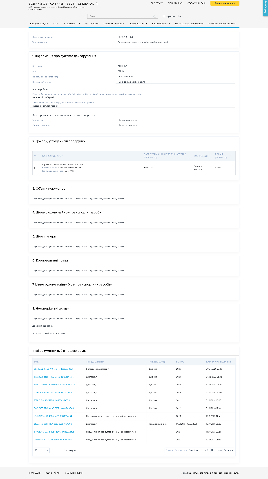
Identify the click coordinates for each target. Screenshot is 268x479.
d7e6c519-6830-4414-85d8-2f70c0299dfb (53, 392)
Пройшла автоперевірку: (221, 23)
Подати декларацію (224, 3)
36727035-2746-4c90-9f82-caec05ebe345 (54, 408)
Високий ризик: (160, 23)
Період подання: (137, 23)
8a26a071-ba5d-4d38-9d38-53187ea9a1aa (54, 377)
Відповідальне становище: (188, 23)
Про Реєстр (157, 3)
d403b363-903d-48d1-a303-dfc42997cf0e (54, 432)
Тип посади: (91, 23)
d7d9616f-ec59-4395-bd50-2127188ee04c (53, 416)
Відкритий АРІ (175, 3)
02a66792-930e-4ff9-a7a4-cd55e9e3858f (53, 369)
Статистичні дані (196, 3)
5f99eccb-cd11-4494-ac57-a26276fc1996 (53, 424)
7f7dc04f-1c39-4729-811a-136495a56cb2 (52, 400)
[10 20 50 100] (42, 450)
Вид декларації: (38, 23)
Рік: (54, 23)
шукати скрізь (173, 16)
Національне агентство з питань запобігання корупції (213, 473)
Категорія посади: (112, 23)
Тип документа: (70, 23)
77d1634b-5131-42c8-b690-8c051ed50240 (53, 440)
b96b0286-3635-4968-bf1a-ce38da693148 (54, 384)
